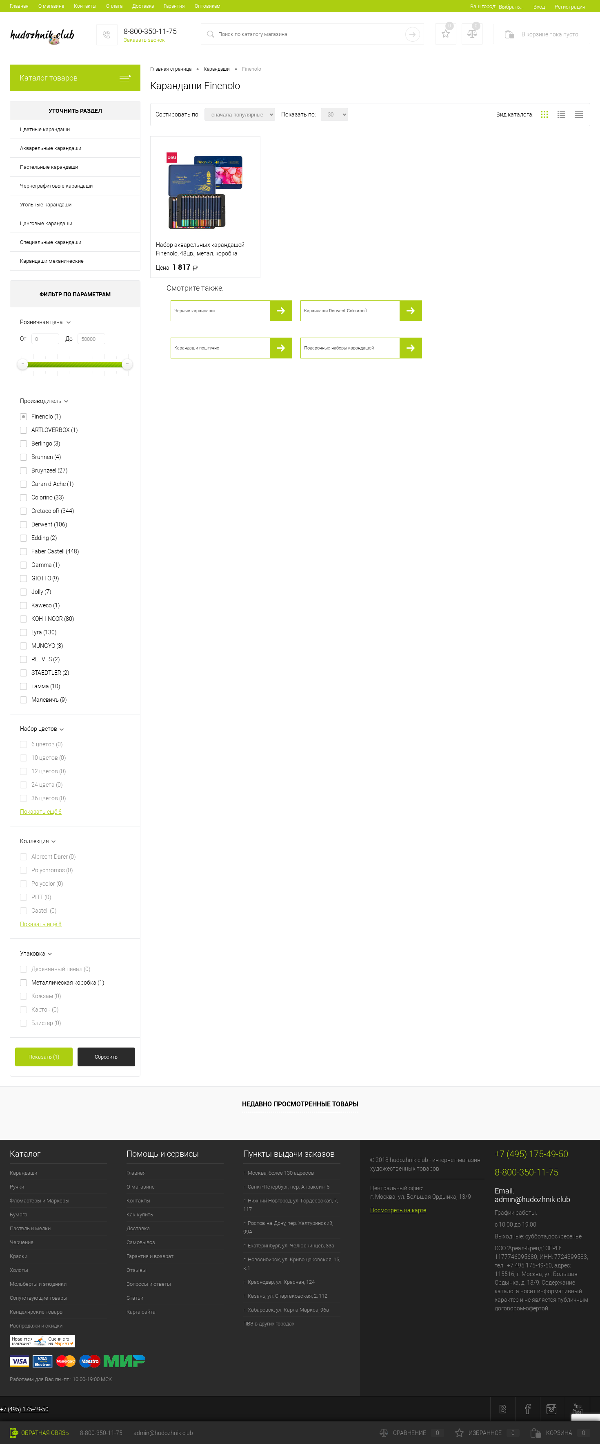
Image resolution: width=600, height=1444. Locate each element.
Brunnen (46, 457)
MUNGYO (47, 646)
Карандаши (23, 1173)
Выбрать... (511, 7)
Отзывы (137, 1270)
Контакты (85, 6)
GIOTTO (45, 578)
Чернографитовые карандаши (56, 186)
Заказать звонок (144, 40)
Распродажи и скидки (36, 1326)
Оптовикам (207, 6)
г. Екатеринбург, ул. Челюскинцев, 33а (288, 1246)
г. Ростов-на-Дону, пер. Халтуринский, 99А (288, 1227)
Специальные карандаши (50, 242)
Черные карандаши (194, 310)
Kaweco (45, 605)
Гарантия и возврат (150, 1256)
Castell (44, 910)
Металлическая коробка (67, 982)
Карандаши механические (52, 261)
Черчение (21, 1242)
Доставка (143, 6)
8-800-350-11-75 (101, 1433)
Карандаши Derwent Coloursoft (336, 310)
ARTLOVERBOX (54, 430)
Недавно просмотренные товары (300, 1103)
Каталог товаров (49, 78)
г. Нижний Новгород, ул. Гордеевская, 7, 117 (290, 1205)
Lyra (44, 632)
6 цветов (47, 744)
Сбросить (106, 1057)
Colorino (47, 497)
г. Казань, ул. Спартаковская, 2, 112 (285, 1296)
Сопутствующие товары (38, 1298)
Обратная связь (44, 1433)
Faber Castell (55, 551)
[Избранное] (445, 34)
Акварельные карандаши (50, 148)
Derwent (49, 524)
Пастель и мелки (30, 1228)
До (69, 339)
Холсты (19, 1270)
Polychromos (52, 870)
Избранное (492, 1433)
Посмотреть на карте (398, 1210)
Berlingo (45, 443)
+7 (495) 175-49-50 (24, 1409)
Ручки (17, 1187)
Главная (19, 6)
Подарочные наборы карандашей (339, 348)
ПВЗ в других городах (268, 1324)
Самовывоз (141, 1242)
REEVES (45, 659)
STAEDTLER (50, 672)
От (23, 339)
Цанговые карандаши (46, 223)
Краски (18, 1256)
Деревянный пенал (61, 969)
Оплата (114, 6)
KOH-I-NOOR (52, 619)
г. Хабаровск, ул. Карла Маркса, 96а (286, 1310)
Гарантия (174, 6)
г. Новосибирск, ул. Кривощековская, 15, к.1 (291, 1263)
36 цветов (48, 798)
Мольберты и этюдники (38, 1284)
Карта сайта (141, 1312)
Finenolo (46, 416)
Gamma (45, 565)
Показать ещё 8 (41, 924)
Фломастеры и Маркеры (39, 1201)
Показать (44, 1057)
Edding (44, 538)
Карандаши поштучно (196, 348)
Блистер (46, 1023)
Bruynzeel (49, 470)
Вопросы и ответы (149, 1284)
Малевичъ (49, 699)
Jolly (41, 592)
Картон (45, 1009)
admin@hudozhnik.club (532, 1199)
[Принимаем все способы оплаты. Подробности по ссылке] (185, 1362)
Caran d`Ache (52, 484)
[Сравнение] (472, 34)
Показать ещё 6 (41, 811)
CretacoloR (52, 511)
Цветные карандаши (45, 129)
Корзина (565, 1433)
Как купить (140, 1214)
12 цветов (48, 771)
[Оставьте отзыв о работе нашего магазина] (185, 1342)
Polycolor (47, 883)
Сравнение (416, 1433)
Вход (539, 7)
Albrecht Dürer (53, 856)
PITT (41, 897)
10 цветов (48, 757)
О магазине (51, 6)
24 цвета (47, 784)
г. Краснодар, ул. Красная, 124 (279, 1282)
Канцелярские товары (37, 1312)
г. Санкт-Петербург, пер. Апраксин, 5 (286, 1187)
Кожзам (46, 996)
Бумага (18, 1214)
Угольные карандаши (45, 204)
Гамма (45, 686)
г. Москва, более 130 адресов (278, 1173)
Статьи (135, 1298)
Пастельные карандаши (49, 167)
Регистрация (570, 7)
